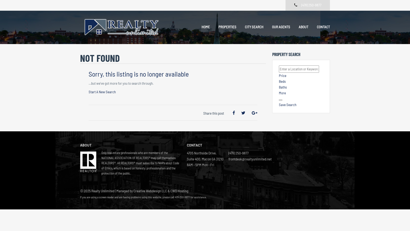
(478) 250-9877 (238, 153)
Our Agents (281, 27)
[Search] (280, 100)
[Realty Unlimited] (122, 27)
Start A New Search (102, 92)
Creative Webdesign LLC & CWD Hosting (160, 191)
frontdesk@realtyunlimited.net (247, 159)
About (303, 27)
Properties (227, 27)
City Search (254, 27)
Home (206, 27)
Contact (323, 27)
